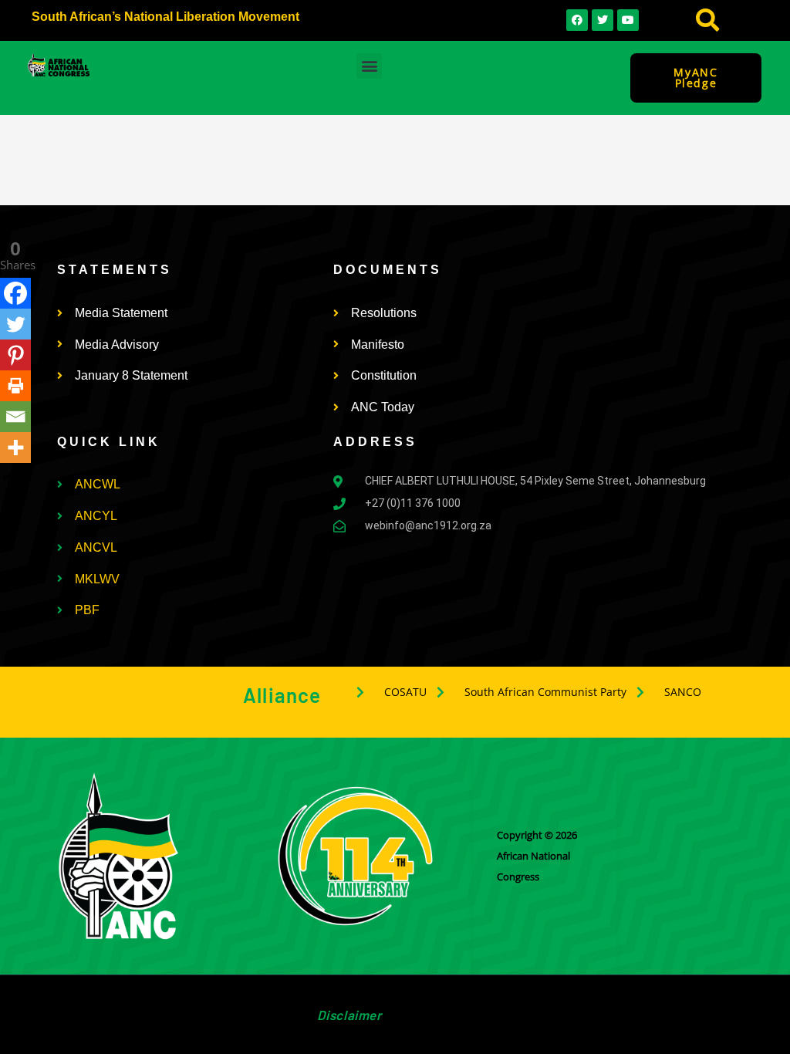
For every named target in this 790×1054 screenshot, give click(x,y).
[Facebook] (15, 293)
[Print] (15, 385)
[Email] (15, 416)
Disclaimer (349, 1014)
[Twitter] (15, 324)
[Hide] (6, 477)
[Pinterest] (15, 355)
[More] (15, 447)
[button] (707, 20)
